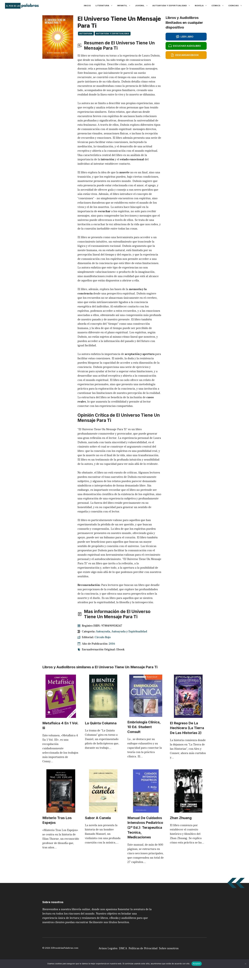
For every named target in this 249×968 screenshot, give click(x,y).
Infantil (122, 5)
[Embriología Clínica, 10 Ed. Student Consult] (145, 715)
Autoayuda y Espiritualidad (169, 5)
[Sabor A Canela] (103, 810)
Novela (199, 5)
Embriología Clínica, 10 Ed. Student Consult (144, 727)
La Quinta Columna (101, 723)
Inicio (87, 5)
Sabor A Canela (98, 818)
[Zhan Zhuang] (188, 810)
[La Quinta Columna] (103, 716)
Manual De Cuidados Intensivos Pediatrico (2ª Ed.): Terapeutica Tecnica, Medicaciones (145, 827)
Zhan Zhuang (181, 818)
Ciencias (233, 5)
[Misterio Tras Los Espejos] (60, 810)
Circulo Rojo (103, 637)
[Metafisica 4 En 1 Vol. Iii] (61, 716)
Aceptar (196, 963)
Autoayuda (85, 33)
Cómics (216, 5)
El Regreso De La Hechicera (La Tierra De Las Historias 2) (187, 728)
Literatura (102, 5)
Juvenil (140, 5)
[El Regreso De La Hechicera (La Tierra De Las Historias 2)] (188, 716)
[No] (245, 963)
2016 (112, 644)
